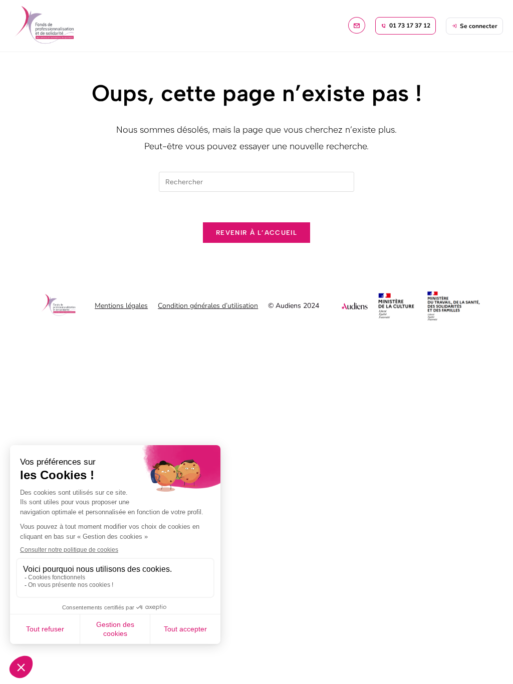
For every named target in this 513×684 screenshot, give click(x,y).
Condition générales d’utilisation (208, 305)
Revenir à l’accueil (256, 232)
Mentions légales (121, 305)
